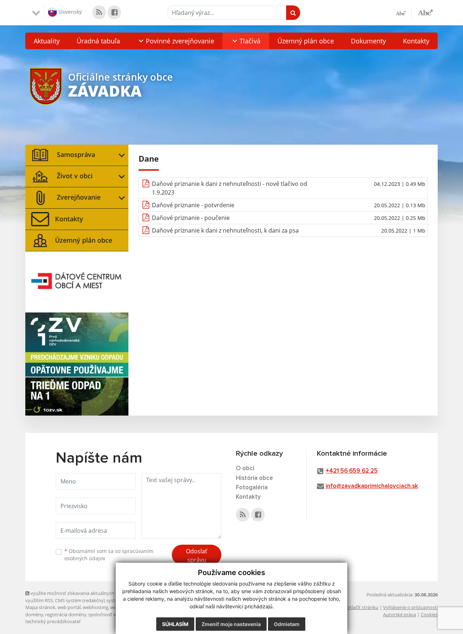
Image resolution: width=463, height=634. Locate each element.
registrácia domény (65, 614)
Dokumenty (368, 41)
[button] (175, 41)
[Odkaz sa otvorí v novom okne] (99, 12)
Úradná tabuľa (98, 41)
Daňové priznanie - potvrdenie (193, 205)
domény (34, 614)
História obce (254, 478)
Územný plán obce (305, 41)
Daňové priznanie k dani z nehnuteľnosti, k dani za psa (225, 230)
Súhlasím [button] (175, 624)
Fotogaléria (252, 488)
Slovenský (69, 11)
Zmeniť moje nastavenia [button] (231, 624)
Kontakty (416, 41)
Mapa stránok (40, 607)
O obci (245, 468)
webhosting (95, 607)
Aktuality (47, 41)
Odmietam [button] (287, 624)
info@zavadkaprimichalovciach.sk (372, 486)
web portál (69, 607)
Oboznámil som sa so (108, 555)
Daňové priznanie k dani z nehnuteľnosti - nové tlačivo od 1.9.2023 (229, 188)
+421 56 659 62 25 (352, 471)
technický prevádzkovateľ (52, 621)
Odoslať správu (196, 555)
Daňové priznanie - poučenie (191, 218)
